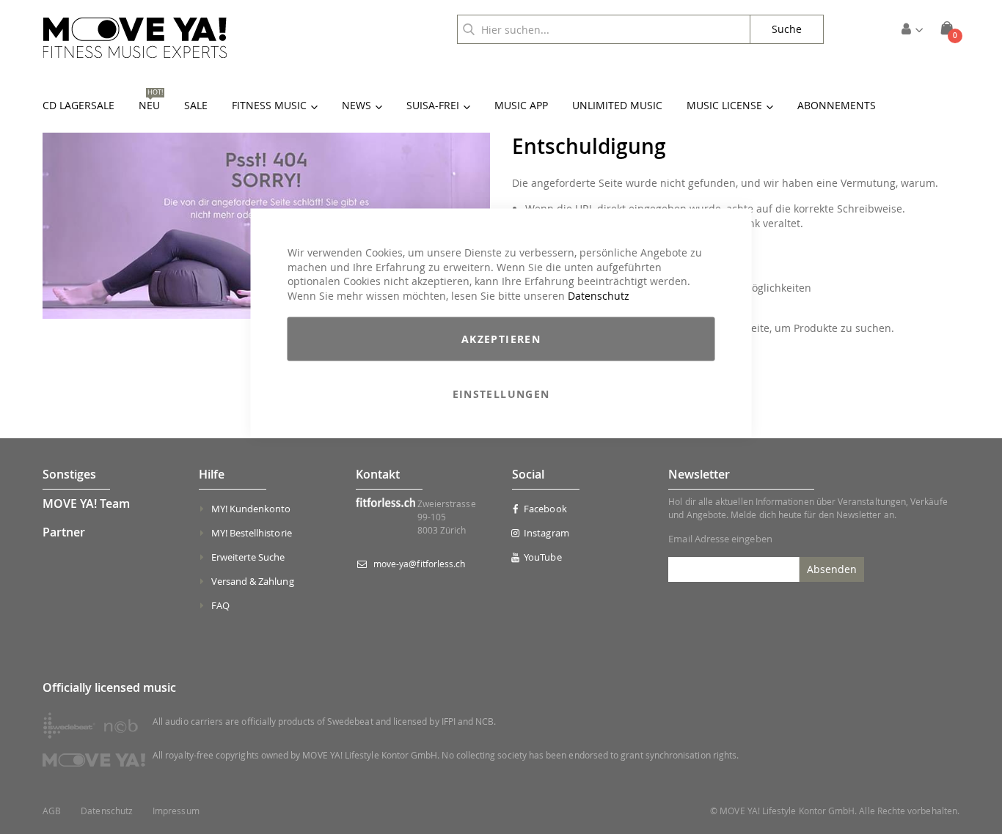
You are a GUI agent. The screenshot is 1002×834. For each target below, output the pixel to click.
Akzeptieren (501, 339)
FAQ (220, 605)
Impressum (176, 810)
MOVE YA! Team (86, 503)
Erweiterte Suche (248, 557)
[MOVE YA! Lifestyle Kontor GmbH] (135, 38)
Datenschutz (598, 295)
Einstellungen (501, 394)
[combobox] (603, 29)
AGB (52, 810)
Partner (64, 532)
